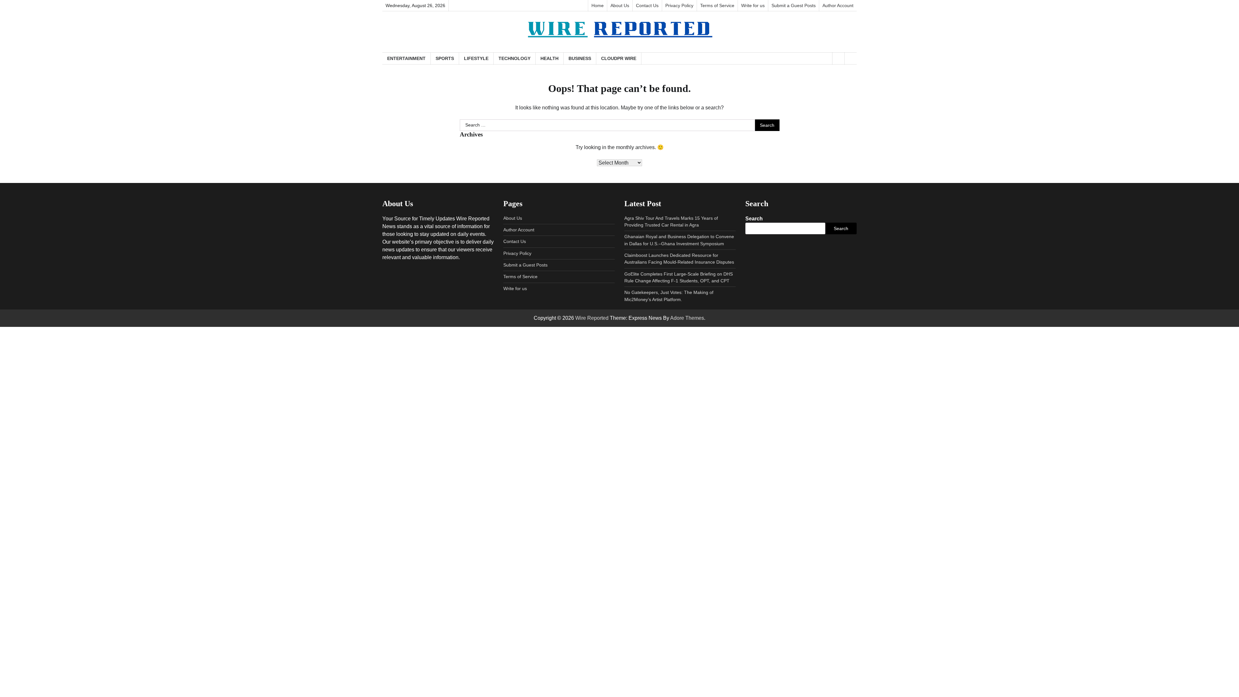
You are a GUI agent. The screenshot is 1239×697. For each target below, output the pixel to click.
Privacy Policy (679, 5)
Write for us (753, 5)
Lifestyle (476, 58)
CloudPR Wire (618, 58)
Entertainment (406, 58)
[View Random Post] (838, 58)
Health (549, 58)
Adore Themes (687, 318)
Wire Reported (592, 318)
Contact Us (647, 5)
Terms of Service (717, 5)
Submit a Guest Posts (793, 5)
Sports (445, 58)
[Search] (850, 58)
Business (580, 58)
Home (597, 5)
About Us (619, 5)
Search (754, 218)
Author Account (837, 5)
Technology (514, 58)
